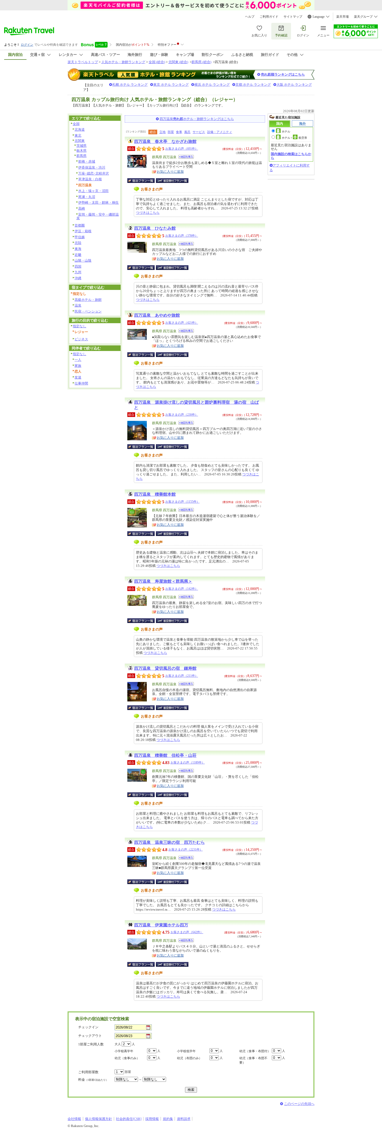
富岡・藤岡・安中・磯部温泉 (97, 216)
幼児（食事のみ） (127, 1058)
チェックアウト (90, 1036)
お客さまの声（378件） (181, 235)
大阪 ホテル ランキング (294, 85)
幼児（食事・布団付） (255, 1051)
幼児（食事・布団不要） (253, 1060)
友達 (78, 377)
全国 (76, 124)
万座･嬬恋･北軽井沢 (93, 173)
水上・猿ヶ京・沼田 (93, 191)
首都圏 (80, 225)
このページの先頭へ (299, 1104)
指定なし (79, 326)
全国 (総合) (157, 62)
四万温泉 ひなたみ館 (155, 228)
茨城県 (81, 146)
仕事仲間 (81, 383)
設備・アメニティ (219, 132)
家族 (78, 366)
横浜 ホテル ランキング (212, 85)
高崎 (81, 208)
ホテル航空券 (294, 137)
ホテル (286, 131)
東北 (78, 135)
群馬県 (81, 156)
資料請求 (183, 1119)
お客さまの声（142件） (181, 589)
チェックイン (88, 1027)
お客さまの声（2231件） (185, 849)
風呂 (187, 132)
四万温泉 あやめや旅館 (157, 315)
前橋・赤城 (86, 161)
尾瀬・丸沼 (86, 197)
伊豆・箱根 (83, 231)
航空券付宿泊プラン (172, 180)
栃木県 (81, 150)
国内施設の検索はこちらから (291, 156)
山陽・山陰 (83, 260)
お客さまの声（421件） (181, 322)
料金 (93, 1080)
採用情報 (152, 1119)
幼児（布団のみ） (189, 1058)
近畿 (78, 255)
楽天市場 (342, 16)
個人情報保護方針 (98, 1119)
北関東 (80, 141)
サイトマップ (293, 16)
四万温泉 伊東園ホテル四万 (161, 925)
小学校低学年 (186, 1051)
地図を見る (186, 157)
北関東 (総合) (178, 62)
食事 (179, 132)
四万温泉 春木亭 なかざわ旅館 (165, 141)
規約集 (168, 1119)
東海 (78, 249)
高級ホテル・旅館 (88, 300)
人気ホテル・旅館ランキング (123, 62)
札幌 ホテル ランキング (130, 85)
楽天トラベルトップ (83, 62)
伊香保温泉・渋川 (91, 167)
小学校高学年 (124, 1051)
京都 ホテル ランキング (253, 85)
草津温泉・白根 (90, 179)
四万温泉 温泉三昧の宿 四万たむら (169, 842)
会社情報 (74, 1119)
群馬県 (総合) (201, 62)
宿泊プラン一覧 (143, 180)
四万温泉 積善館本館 (155, 494)
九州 (78, 272)
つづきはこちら (148, 213)
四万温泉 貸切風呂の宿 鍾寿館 (165, 668)
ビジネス (81, 339)
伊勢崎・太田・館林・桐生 (98, 202)
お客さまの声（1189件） (187, 762)
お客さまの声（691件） (181, 148)
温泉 (78, 305)
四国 (78, 266)
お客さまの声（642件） (186, 932)
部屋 (171, 132)
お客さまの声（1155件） (182, 501)
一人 (78, 360)
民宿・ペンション (88, 311)
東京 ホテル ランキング (171, 85)
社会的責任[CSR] (128, 1119)
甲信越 (80, 237)
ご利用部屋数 (88, 1072)
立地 (162, 132)
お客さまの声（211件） (181, 676)
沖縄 (78, 278)
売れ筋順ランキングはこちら (283, 74)
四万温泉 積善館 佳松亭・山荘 (165, 755)
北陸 (78, 243)
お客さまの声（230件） (181, 414)
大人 (118, 1044)
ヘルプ (249, 16)
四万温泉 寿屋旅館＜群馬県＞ (163, 581)
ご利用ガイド (269, 16)
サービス (199, 132)
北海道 (80, 129)
